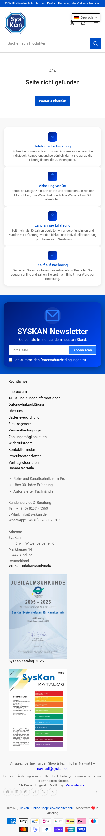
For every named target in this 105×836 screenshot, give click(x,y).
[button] (86, 17)
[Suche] (95, 43)
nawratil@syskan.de (52, 769)
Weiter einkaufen (52, 101)
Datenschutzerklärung (26, 404)
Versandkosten (76, 785)
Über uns (16, 411)
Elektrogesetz (20, 424)
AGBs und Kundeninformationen (34, 398)
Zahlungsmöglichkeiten (28, 437)
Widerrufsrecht (20, 443)
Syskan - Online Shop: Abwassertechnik (46, 808)
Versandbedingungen (25, 430)
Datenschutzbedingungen (61, 360)
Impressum (18, 391)
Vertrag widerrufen (24, 462)
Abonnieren (82, 350)
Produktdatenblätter (25, 456)
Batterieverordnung (24, 417)
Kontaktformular (22, 450)
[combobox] (52, 43)
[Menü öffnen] (96, 22)
